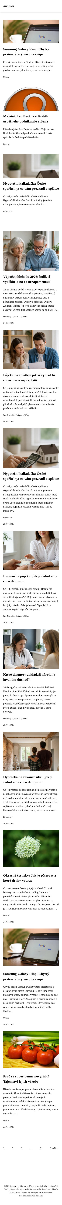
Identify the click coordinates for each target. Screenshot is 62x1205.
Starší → (54, 1148)
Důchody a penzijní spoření (15, 316)
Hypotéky (7, 211)
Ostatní (6, 77)
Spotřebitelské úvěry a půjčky (16, 415)
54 (41, 1148)
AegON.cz (8, 6)
